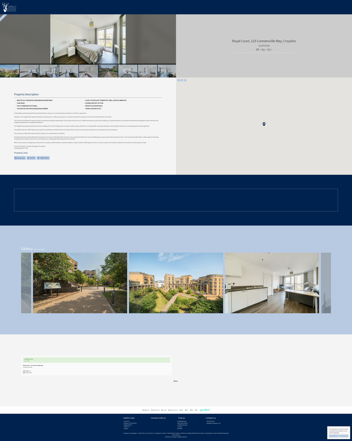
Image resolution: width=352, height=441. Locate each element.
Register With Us (44, 158)
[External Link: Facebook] (152, 422)
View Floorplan (21, 158)
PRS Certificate (176, 435)
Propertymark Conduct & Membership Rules (216, 433)
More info (336, 433)
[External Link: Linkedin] (162, 422)
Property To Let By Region (130, 433)
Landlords (126, 427)
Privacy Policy (149, 433)
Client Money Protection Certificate (176, 433)
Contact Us (126, 421)
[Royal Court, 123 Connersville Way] (80, 284)
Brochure (32, 158)
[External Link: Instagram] (157, 422)
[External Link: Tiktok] (167, 422)
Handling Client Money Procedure (195, 433)
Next (333, 283)
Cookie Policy (141, 433)
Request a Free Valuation (130, 423)
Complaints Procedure (160, 433)
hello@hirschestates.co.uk (213, 423)
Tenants (126, 428)
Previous (18, 283)
